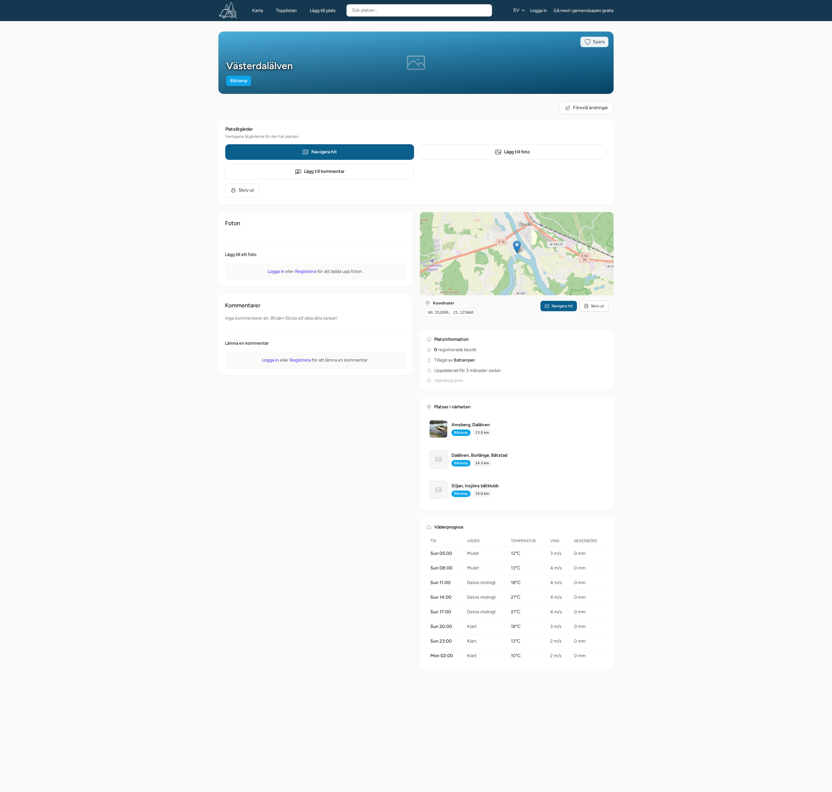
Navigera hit (324, 152)
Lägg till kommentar (324, 171)
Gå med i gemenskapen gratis (583, 10)
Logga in (538, 10)
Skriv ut (246, 190)
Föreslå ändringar (590, 107)
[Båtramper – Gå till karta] (228, 10)
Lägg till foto (517, 152)
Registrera (305, 271)
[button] (517, 247)
